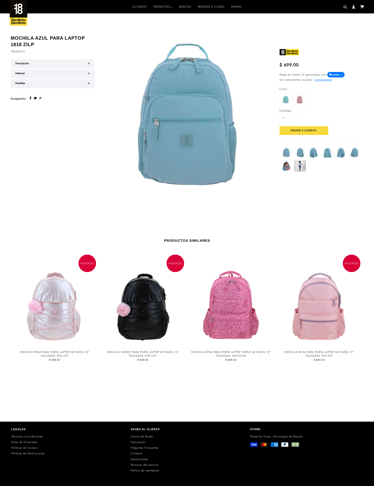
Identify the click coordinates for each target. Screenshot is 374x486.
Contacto (136, 453)
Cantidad (285, 111)
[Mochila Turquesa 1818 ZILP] (286, 99)
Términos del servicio (145, 465)
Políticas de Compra (24, 448)
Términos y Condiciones (27, 436)
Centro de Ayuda (142, 436)
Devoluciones (139, 459)
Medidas (20, 83)
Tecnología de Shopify (288, 436)
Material (20, 73)
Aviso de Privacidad (24, 442)
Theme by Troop (260, 436)
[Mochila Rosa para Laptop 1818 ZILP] (299, 99)
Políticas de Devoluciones (28, 453)
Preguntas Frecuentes (145, 448)
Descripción (22, 63)
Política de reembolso (145, 470)
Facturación (138, 442)
